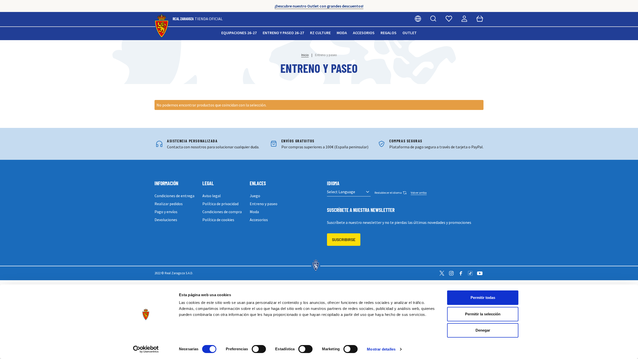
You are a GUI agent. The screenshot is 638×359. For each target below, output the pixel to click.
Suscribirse (343, 239)
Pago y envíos (166, 211)
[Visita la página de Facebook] (461, 273)
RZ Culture (320, 32)
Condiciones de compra (222, 211)
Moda (342, 32)
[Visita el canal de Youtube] (479, 273)
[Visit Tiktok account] (470, 273)
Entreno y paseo (263, 203)
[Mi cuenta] (464, 18)
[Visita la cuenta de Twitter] (442, 273)
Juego (255, 195)
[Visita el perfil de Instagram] (451, 273)
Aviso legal (211, 195)
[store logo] (162, 26)
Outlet (409, 32)
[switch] (259, 349)
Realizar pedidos (169, 203)
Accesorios (364, 32)
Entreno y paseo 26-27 (283, 32)
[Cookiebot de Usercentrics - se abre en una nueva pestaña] (146, 349)
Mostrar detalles (381, 349)
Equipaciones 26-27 (239, 32)
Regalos (389, 32)
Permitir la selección (482, 314)
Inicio (305, 55)
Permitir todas (483, 297)
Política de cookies (218, 219)
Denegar (483, 330)
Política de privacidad (220, 203)
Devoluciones (166, 219)
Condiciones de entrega (174, 195)
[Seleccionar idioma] (418, 18)
